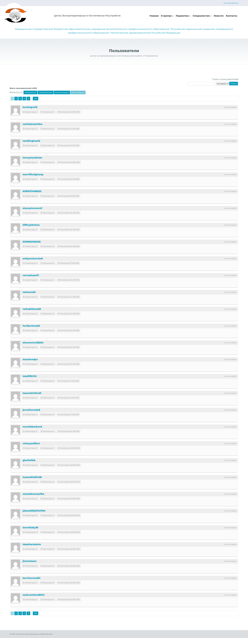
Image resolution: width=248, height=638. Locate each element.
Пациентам (182, 16)
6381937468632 (32, 191)
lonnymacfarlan (32, 157)
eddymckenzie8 (33, 258)
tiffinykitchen (31, 225)
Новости (219, 16)
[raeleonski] (15, 295)
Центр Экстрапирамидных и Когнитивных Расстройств (87, 15)
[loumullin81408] (15, 480)
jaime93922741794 (34, 510)
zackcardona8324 (34, 594)
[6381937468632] (15, 194)
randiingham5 (31, 140)
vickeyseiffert (31, 443)
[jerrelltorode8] (15, 412)
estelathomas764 (33, 494)
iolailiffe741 (30, 376)
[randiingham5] (15, 143)
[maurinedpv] (15, 362)
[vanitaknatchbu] (15, 127)
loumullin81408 (32, 477)
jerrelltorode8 (31, 410)
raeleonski (29, 292)
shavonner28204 (33, 342)
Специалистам (201, 16)
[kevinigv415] (15, 110)
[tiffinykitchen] (15, 227)
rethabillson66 (32, 309)
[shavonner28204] (15, 345)
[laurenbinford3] (15, 396)
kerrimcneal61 (31, 578)
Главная (154, 16)
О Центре (166, 16)
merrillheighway (33, 174)
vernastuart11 (31, 275)
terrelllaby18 (30, 527)
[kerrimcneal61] (15, 581)
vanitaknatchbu (32, 124)
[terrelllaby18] (15, 530)
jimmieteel (29, 561)
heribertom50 (31, 325)
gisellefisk (29, 460)
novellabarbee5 (32, 426)
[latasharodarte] (15, 547)
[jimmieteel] (15, 564)
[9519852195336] (15, 244)
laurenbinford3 (32, 393)
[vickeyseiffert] (15, 446)
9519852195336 (32, 241)
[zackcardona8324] (15, 597)
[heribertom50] (15, 328)
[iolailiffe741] (15, 379)
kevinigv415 (30, 107)
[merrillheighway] (15, 177)
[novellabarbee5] (15, 429)
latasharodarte (32, 544)
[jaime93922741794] (15, 513)
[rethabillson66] (15, 312)
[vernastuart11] (15, 278)
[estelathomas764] (15, 496)
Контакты (231, 16)
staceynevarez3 (32, 208)
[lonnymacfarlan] (15, 160)
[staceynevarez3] (15, 211)
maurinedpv (30, 359)
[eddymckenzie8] (15, 261)
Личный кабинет (230, 3)
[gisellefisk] (15, 463)
